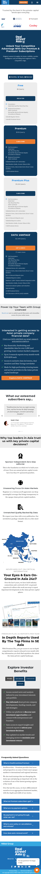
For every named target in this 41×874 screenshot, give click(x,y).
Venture (20, 683)
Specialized (19, 679)
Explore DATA (20, 378)
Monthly (14, 77)
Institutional (30, 679)
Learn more (21, 252)
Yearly (21, 77)
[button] (32, 2)
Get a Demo (20, 248)
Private (9, 679)
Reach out (5, 313)
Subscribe (23, 2)
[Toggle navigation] (37, 2)
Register (20, 98)
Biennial (29, 77)
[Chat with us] (36, 870)
